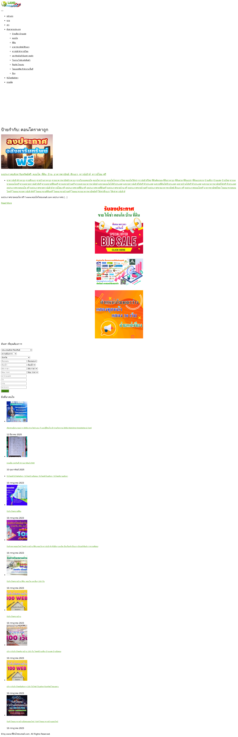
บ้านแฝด (217, 180)
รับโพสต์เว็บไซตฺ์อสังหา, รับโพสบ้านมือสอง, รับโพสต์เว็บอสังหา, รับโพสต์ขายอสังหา (37, 476)
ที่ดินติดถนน (157, 180)
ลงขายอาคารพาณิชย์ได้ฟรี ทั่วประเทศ (219, 184)
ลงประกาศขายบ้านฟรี (138, 188)
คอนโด (15, 38)
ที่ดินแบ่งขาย (198, 180)
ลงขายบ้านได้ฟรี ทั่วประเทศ (189, 184)
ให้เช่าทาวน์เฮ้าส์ (117, 191)
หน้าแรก (10, 16)
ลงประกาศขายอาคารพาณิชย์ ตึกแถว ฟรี (166, 188)
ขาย (8, 21)
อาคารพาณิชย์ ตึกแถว (20, 47)
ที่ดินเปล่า (187, 180)
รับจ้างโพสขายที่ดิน (14, 511)
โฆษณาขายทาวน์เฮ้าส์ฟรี (23, 191)
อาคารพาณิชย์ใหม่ (212, 188)
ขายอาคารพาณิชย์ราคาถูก (64, 180)
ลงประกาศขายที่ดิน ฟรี (75, 188)
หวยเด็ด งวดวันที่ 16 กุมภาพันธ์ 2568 (21, 463)
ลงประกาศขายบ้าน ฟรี (117, 188)
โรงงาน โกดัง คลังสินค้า (21, 60)
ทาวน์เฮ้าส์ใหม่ (144, 180)
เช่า (8, 25)
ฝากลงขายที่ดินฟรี (50, 184)
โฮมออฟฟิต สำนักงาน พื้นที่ (22, 69)
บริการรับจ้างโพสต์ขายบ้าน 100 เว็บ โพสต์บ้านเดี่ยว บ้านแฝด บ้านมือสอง (34, 652)
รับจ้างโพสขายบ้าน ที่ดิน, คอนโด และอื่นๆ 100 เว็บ (26, 581)
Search (5, 391)
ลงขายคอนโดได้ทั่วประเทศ (110, 184)
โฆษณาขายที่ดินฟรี (44, 191)
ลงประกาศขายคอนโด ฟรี (18, 188)
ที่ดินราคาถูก (169, 180)
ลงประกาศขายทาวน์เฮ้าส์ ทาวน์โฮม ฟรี (47, 188)
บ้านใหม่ (225, 180)
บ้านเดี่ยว (209, 180)
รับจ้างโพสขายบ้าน (14, 617)
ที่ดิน (14, 43)
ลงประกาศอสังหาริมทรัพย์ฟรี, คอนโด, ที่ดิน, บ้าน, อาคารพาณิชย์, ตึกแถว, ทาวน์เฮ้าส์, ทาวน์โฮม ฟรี (53, 174)
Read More (6, 203)
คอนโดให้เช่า (132, 180)
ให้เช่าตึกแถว (104, 191)
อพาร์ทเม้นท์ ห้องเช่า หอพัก (22, 56)
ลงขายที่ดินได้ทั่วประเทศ (165, 184)
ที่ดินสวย (179, 180)
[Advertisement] (119, 106)
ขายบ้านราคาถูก (44, 180)
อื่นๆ (13, 73)
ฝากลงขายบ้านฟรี (67, 184)
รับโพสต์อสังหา (12, 78)
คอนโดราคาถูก (99, 180)
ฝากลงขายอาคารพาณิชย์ (86, 184)
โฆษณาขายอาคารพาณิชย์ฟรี (84, 191)
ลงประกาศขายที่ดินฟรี (96, 188)
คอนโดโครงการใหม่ (116, 180)
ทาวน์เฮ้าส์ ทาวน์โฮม (20, 51)
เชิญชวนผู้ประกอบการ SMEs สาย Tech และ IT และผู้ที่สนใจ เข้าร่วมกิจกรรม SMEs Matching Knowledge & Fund (49, 428)
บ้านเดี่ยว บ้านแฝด (19, 34)
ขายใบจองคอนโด (84, 180)
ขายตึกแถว (31, 180)
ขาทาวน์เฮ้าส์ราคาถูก (16, 180)
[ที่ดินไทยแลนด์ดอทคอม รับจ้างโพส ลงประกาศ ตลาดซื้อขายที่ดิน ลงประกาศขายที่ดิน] (11, 6)
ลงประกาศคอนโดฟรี (194, 188)
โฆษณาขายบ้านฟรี (62, 191)
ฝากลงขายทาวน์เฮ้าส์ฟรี (30, 184)
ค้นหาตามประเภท (14, 29)
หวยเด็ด (10, 82)
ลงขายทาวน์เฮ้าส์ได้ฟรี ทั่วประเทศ (138, 184)
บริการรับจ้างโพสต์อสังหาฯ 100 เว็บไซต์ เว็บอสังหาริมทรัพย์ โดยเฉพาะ (33, 687)
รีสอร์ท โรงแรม (18, 65)
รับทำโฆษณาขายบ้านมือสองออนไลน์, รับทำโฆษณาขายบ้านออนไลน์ (32, 722)
